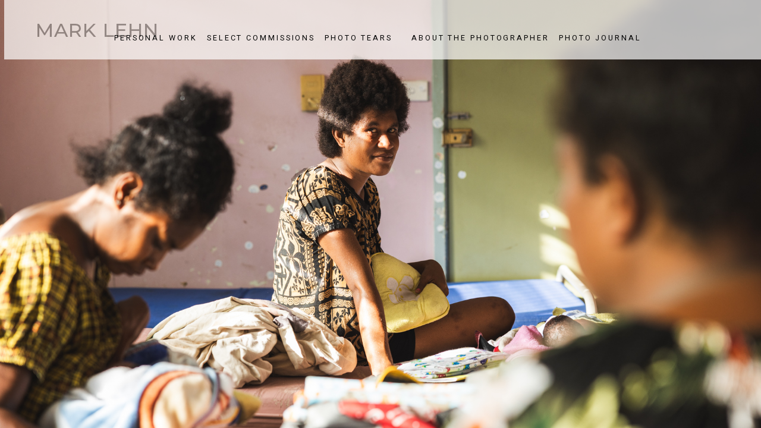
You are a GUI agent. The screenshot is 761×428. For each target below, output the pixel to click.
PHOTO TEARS (358, 38)
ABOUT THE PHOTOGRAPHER (480, 38)
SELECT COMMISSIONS (261, 38)
